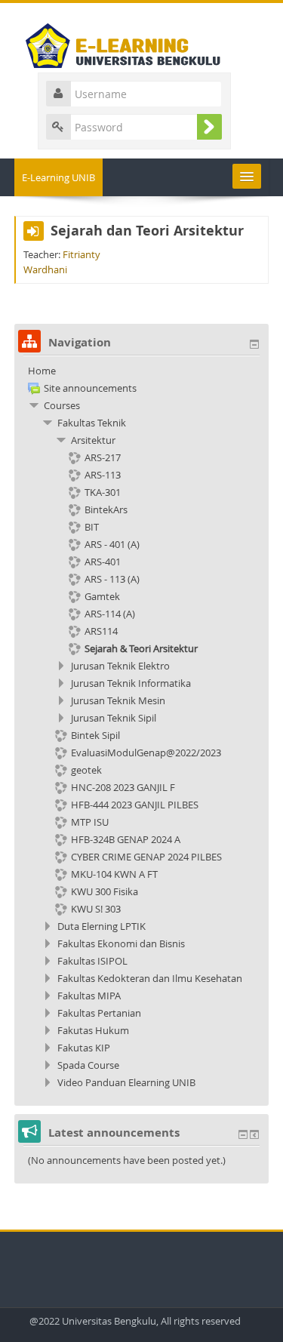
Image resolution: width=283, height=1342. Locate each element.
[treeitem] (142, 370)
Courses (62, 405)
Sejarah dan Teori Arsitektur (147, 231)
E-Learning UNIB (58, 177)
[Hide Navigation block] (254, 344)
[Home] (141, 42)
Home (42, 370)
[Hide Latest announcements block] (243, 1134)
